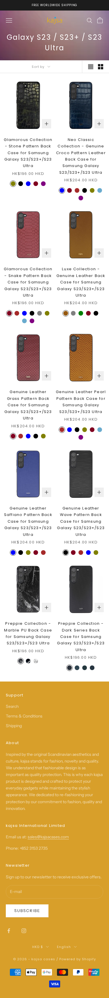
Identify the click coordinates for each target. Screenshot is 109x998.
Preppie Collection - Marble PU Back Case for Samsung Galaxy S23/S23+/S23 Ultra (28, 633)
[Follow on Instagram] (24, 931)
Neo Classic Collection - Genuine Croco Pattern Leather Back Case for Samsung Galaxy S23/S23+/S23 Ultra (81, 156)
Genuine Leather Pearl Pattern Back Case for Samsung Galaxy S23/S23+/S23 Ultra (81, 401)
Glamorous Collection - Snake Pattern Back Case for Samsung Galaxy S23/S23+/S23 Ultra (28, 282)
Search (12, 706)
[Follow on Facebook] (9, 931)
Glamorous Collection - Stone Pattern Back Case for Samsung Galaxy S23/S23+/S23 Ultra (28, 153)
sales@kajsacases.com (48, 836)
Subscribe (27, 910)
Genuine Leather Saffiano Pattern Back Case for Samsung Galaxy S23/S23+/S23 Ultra (28, 521)
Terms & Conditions (24, 716)
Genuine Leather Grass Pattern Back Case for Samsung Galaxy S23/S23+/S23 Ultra (28, 405)
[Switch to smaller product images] (100, 67)
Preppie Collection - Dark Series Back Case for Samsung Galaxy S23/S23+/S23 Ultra (81, 637)
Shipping (14, 725)
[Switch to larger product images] (90, 67)
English (64, 946)
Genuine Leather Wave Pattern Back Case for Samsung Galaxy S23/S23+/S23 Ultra (81, 521)
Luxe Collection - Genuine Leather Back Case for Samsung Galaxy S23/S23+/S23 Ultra (81, 282)
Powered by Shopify (77, 959)
